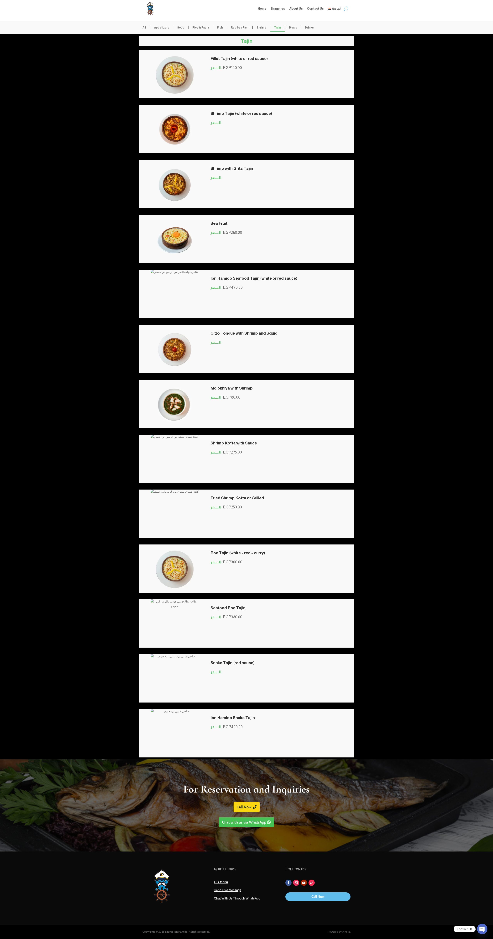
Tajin (277, 27)
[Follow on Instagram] (296, 883)
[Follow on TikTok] (312, 883)
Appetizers (161, 27)
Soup (180, 27)
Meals (293, 27)
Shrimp (261, 27)
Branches (278, 8)
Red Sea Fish (239, 27)
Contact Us (315, 8)
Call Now (244, 807)
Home (262, 8)
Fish (220, 27)
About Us (296, 8)
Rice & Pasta (200, 27)
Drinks (309, 27)
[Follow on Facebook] (288, 883)
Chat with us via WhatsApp (244, 822)
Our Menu (221, 882)
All (144, 27)
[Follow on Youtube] (304, 883)
